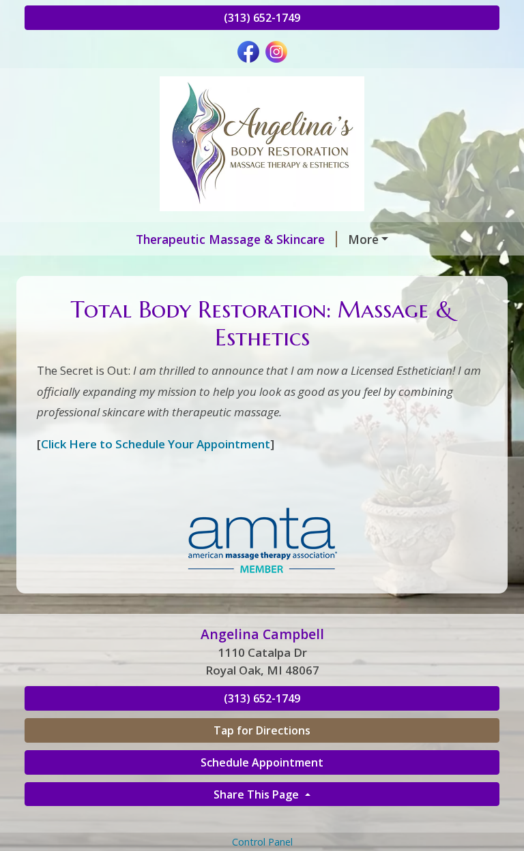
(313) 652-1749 (262, 17)
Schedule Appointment (262, 762)
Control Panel (262, 841)
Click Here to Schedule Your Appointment (155, 444)
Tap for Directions (262, 730)
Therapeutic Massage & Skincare (230, 239)
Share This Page (258, 794)
